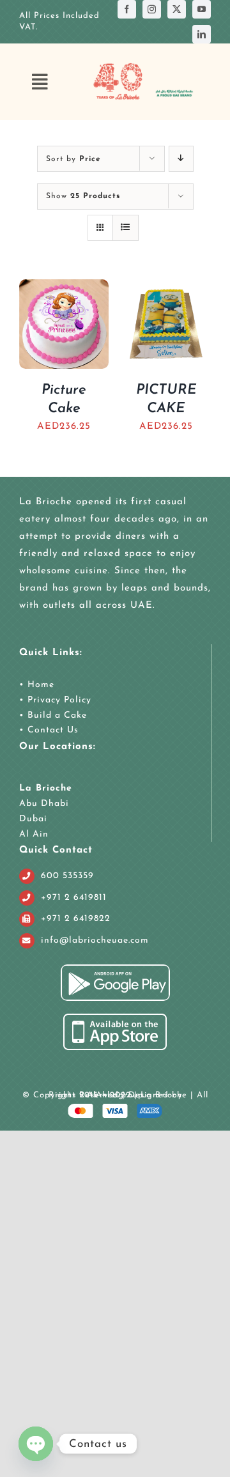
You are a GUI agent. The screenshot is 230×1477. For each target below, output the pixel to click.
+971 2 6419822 (76, 919)
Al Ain (34, 834)
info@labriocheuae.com (95, 940)
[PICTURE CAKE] (166, 288)
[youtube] (201, 9)
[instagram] (151, 9)
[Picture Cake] (64, 288)
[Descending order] (181, 159)
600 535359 (67, 876)
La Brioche (45, 788)
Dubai (33, 819)
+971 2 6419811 (74, 897)
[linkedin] (201, 34)
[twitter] (176, 9)
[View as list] (125, 227)
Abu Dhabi (44, 803)
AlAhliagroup (115, 1095)
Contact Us (51, 730)
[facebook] (127, 9)
